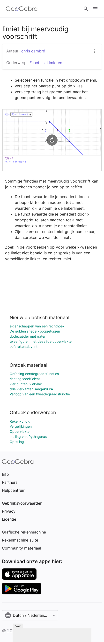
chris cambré (33, 51)
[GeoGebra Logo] (21, 8)
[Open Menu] (95, 9)
